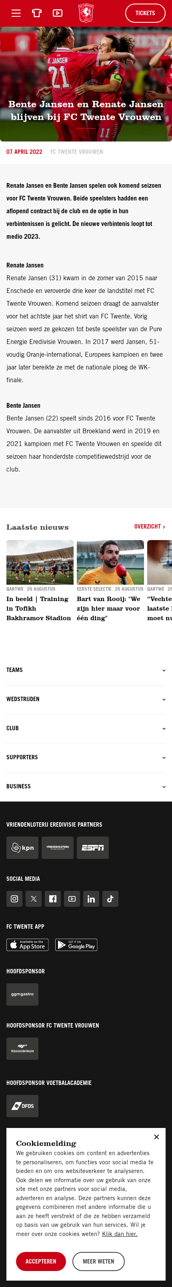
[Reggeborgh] (22, 1048)
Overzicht (148, 527)
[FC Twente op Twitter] (34, 899)
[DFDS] (22, 1106)
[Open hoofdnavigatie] (16, 13)
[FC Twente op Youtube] (72, 899)
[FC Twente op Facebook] (53, 899)
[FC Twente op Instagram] (14, 899)
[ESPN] (93, 848)
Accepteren (41, 1262)
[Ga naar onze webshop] (36, 13)
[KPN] (22, 848)
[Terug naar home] (86, 13)
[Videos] (57, 13)
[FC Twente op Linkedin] (91, 899)
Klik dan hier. (120, 1235)
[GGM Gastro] (22, 994)
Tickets (145, 14)
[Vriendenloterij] (58, 848)
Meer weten (98, 1262)
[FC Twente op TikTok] (110, 899)
